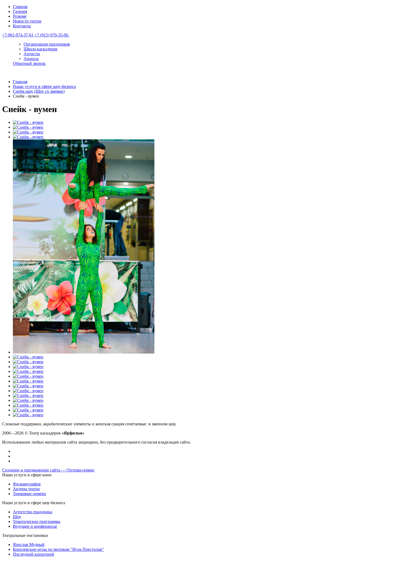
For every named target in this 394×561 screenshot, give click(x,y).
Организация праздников (47, 44)
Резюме (20, 16)
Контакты (22, 26)
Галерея (20, 11)
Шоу (17, 516)
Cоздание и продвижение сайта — (48, 470)
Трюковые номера (29, 493)
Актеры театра (26, 488)
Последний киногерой (33, 554)
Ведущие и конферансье (35, 526)
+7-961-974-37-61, (18, 35)
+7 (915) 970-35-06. (52, 35)
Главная (20, 6)
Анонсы (31, 58)
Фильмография (26, 484)
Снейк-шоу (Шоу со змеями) (39, 91)
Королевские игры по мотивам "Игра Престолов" (58, 549)
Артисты (32, 53)
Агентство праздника (32, 512)
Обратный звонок (29, 63)
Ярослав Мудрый (28, 544)
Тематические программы (36, 521)
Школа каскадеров (40, 49)
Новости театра (27, 21)
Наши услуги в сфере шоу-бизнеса (44, 86)
